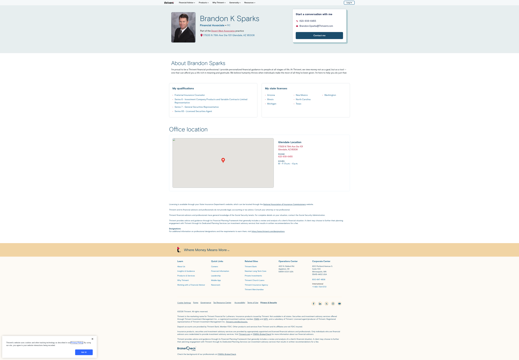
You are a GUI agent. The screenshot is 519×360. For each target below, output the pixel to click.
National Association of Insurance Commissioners (284, 204)
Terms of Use (252, 302)
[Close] (92, 339)
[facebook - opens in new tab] (313, 304)
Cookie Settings (184, 303)
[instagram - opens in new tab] (333, 304)
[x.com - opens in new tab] (326, 304)
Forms (195, 302)
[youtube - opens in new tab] (339, 304)
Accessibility (239, 302)
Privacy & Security (268, 302)
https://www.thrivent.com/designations (268, 231)
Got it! (84, 352)
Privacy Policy (77, 343)
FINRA (256, 319)
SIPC (266, 319)
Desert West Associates (223, 31)
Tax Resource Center (222, 302)
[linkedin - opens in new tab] (320, 304)
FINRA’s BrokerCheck (262, 334)
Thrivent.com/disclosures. (237, 322)
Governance (205, 302)
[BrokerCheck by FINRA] (259, 348)
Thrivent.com (244, 334)
